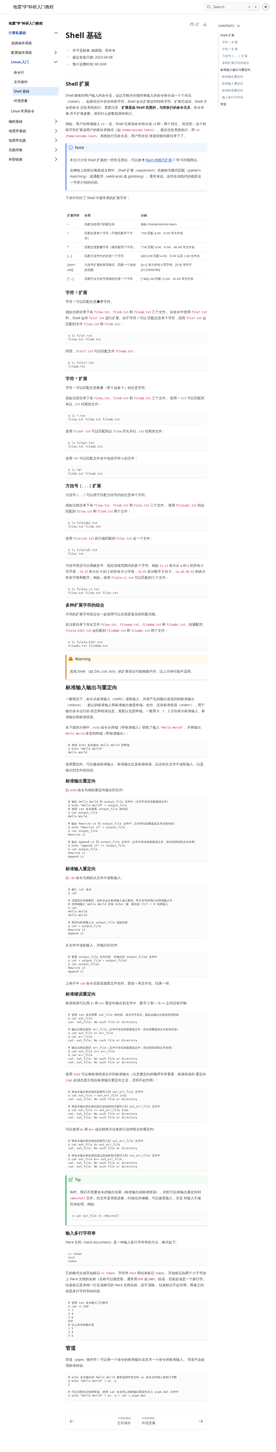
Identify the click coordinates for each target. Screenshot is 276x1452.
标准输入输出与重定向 (235, 70)
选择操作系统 (21, 43)
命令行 (19, 72)
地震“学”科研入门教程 (26, 23)
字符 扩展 (230, 42)
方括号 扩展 (235, 56)
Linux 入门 (20, 62)
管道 (223, 104)
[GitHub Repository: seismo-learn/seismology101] (192, 24)
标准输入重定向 (232, 83)
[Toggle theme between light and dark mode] (265, 6)
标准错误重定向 (232, 90)
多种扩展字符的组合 (235, 63)
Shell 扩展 (227, 35)
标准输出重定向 (232, 76)
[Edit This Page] (197, 24)
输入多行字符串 (232, 97)
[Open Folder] (56, 32)
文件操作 (21, 81)
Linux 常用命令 (22, 111)
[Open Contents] (238, 25)
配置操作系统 (21, 52)
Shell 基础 (21, 91)
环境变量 (21, 100)
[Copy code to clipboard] (203, 334)
